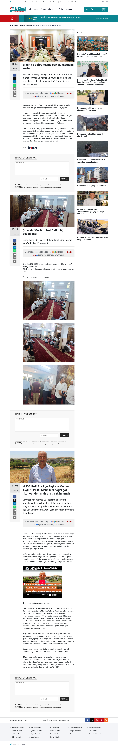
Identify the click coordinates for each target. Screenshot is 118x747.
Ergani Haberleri (36, 734)
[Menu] (86, 9)
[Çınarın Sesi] (18, 9)
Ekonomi (68, 9)
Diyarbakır (33, 9)
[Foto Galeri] (107, 2)
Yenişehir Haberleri (95, 728)
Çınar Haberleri (55, 731)
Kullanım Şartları (64, 720)
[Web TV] (103, 2)
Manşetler (16, 2)
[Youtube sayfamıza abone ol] (96, 720)
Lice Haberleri (35, 737)
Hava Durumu (54, 2)
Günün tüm (102, 18)
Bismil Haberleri (17, 731)
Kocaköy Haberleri (95, 734)
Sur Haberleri (54, 728)
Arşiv (67, 2)
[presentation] (16, 18)
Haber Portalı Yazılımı (19, 744)
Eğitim (60, 9)
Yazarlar (62, 2)
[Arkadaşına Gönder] (14, 88)
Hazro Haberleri (75, 734)
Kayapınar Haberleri (76, 728)
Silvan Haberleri (55, 737)
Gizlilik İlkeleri (53, 720)
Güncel (43, 9)
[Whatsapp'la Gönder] (14, 85)
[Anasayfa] (11, 2)
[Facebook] (14, 75)
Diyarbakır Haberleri (18, 728)
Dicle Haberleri (93, 731)
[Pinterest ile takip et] (101, 720)
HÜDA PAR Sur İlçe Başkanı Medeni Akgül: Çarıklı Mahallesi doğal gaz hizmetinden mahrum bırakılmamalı (55, 18)
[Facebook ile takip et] (87, 720)
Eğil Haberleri (16, 734)
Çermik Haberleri (36, 731)
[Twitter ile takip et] (92, 720)
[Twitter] (14, 78)
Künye (45, 720)
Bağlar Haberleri (36, 728)
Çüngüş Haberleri (75, 731)
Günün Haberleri (26, 2)
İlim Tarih (52, 9)
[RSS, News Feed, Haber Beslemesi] (106, 720)
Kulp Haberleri (16, 737)
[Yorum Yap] (14, 95)
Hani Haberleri (54, 734)
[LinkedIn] (14, 81)
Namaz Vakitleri (36, 2)
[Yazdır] (14, 92)
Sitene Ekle (74, 2)
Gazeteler (45, 2)
